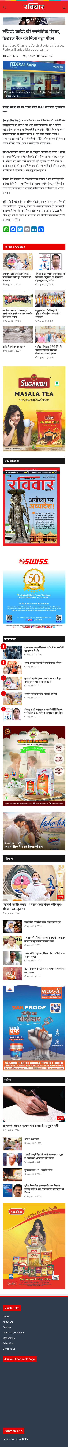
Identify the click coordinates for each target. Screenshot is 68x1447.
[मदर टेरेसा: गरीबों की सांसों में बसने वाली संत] (12, 926)
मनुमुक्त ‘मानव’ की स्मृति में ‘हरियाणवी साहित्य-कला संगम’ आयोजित (48, 313)
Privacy (7, 1327)
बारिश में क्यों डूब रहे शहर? (14, 346)
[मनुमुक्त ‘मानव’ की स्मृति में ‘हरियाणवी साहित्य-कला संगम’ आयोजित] (50, 298)
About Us (8, 1321)
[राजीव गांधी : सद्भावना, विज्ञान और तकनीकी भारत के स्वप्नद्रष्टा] (12, 958)
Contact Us (9, 1348)
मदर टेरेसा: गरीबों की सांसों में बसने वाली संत (42, 922)
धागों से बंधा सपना (31, 1138)
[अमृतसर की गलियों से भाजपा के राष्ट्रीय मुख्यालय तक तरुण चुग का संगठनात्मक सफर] (12, 942)
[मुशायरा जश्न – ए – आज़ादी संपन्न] (12, 1174)
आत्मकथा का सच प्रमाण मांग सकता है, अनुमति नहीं (30, 1126)
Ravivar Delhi (11, 56)
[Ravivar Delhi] (34, 7)
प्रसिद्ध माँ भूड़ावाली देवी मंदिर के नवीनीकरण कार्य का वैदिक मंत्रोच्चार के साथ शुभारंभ (48, 350)
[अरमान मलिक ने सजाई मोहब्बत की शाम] (12, 698)
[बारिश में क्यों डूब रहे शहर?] (18, 334)
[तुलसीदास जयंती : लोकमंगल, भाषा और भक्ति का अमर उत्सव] (12, 973)
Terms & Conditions (13, 1332)
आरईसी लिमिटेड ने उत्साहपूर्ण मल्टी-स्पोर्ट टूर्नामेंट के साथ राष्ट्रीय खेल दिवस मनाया (17, 313)
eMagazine (9, 1338)
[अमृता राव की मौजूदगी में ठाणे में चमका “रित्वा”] (12, 667)
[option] (34, 831)
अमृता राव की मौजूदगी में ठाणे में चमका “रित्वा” (43, 662)
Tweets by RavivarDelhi (15, 1439)
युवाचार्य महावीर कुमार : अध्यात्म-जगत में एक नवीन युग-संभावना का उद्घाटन (17, 277)
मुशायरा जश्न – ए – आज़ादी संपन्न (38, 1170)
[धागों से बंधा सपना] (12, 1143)
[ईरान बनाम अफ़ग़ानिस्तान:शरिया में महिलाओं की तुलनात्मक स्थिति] (12, 652)
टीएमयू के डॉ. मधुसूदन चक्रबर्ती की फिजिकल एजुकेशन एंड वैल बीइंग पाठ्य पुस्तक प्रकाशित (50, 277)
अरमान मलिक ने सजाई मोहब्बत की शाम (40, 693)
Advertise (8, 1343)
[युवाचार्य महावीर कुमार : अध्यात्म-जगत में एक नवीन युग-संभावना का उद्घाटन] (18, 261)
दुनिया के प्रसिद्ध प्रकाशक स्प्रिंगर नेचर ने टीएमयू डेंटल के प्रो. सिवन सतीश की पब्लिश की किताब (44, 1189)
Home (6, 1316)
